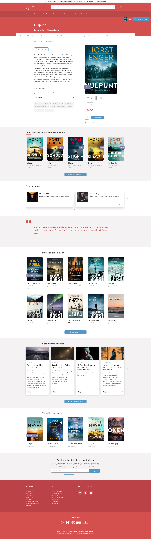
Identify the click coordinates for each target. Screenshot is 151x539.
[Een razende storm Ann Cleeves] (75, 432)
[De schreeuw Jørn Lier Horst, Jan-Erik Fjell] (75, 273)
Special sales (55, 499)
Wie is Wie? (29, 493)
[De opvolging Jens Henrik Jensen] (116, 432)
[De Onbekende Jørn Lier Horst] (96, 309)
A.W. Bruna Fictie (31, 495)
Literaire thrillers (58, 103)
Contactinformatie (57, 491)
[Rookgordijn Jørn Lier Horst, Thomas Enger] (116, 152)
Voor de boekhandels (58, 497)
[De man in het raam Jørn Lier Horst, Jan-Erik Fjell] (35, 273)
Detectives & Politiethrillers (43, 103)
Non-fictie (46, 14)
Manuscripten (56, 501)
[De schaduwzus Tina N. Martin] (55, 432)
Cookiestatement (89, 531)
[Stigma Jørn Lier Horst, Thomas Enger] (75, 152)
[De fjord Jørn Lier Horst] (35, 309)
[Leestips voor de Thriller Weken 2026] (62, 371)
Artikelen (76, 14)
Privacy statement (62, 531)
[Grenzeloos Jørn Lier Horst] (116, 272)
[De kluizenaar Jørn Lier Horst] (116, 309)
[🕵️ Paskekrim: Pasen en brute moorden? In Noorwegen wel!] (87, 371)
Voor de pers (55, 495)
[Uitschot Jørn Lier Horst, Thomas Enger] (35, 152)
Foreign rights (56, 503)
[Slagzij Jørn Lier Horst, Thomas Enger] (96, 152)
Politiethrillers (69, 103)
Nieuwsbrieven (85, 14)
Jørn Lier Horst (39, 110)
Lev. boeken (29, 497)
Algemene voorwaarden (76, 531)
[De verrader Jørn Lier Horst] (96, 272)
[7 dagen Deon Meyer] (96, 432)
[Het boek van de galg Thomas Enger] (75, 310)
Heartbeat (29, 499)
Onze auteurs (68, 14)
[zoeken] (113, 7)
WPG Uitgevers (89, 533)
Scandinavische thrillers (58, 106)
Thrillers (28, 14)
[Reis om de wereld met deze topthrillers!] (37, 371)
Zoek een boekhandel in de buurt (97, 123)
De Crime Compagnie (32, 501)
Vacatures (28, 505)
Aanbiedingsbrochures (32, 503)
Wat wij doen (29, 491)
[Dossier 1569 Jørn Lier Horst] (55, 309)
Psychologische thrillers (42, 106)
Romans (36, 14)
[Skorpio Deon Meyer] (35, 432)
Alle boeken (56, 14)
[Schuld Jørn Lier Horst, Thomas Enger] (55, 152)
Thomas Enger (49, 110)
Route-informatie (57, 493)
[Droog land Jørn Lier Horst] (55, 272)
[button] (74, 209)
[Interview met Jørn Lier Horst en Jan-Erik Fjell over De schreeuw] (112, 371)
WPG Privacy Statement (69, 474)
